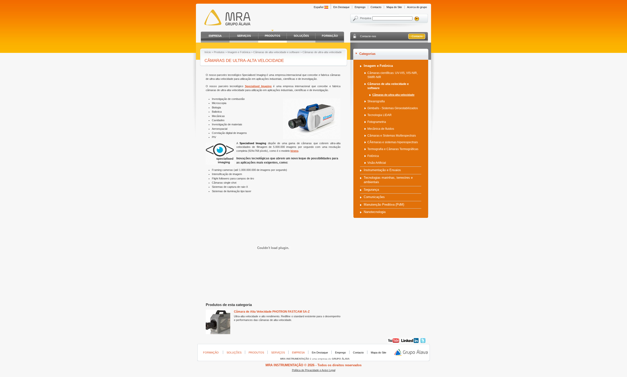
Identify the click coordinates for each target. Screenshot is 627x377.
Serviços (244, 35)
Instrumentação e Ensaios (382, 170)
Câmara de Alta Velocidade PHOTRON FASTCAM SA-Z (272, 311)
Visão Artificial (376, 163)
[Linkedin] (410, 342)
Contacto (376, 7)
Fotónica (373, 156)
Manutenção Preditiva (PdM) (384, 204)
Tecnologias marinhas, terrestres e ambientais (388, 180)
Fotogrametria (376, 122)
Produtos (272, 35)
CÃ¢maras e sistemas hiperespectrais (392, 142)
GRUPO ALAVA (411, 352)
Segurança (371, 189)
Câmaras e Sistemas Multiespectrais (391, 135)
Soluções (301, 35)
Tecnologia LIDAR (379, 115)
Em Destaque (341, 7)
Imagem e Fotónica (239, 52)
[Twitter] (423, 342)
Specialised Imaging (258, 86)
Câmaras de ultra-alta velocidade (393, 94)
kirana (294, 150)
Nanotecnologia (375, 212)
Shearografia (376, 101)
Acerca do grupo (417, 7)
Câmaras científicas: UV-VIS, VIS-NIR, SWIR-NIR (392, 75)
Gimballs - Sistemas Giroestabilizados (392, 108)
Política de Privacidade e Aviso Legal (313, 370)
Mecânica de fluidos (380, 128)
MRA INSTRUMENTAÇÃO (226, 18)
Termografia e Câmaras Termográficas (392, 149)
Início (208, 52)
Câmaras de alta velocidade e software (276, 52)
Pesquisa (365, 18)
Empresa (215, 35)
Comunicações (374, 197)
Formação (330, 35)
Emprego (360, 7)
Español (318, 7)
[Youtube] (393, 342)
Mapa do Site (394, 7)
